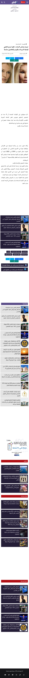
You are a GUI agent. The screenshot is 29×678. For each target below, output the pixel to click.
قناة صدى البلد (8, 254)
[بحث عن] (2, 2)
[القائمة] (27, 3)
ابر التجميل (25, 251)
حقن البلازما (24, 254)
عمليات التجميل (16, 254)
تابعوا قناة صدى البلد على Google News (13, 265)
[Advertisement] (14, 28)
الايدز (8, 251)
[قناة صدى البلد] (14, 2)
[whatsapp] (14, 60)
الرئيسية (24, 44)
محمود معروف (22, 53)
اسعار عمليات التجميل (16, 251)
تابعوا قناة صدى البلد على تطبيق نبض (13, 269)
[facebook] (19, 58)
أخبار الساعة (18, 44)
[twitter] (10, 58)
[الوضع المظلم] (4, 2)
